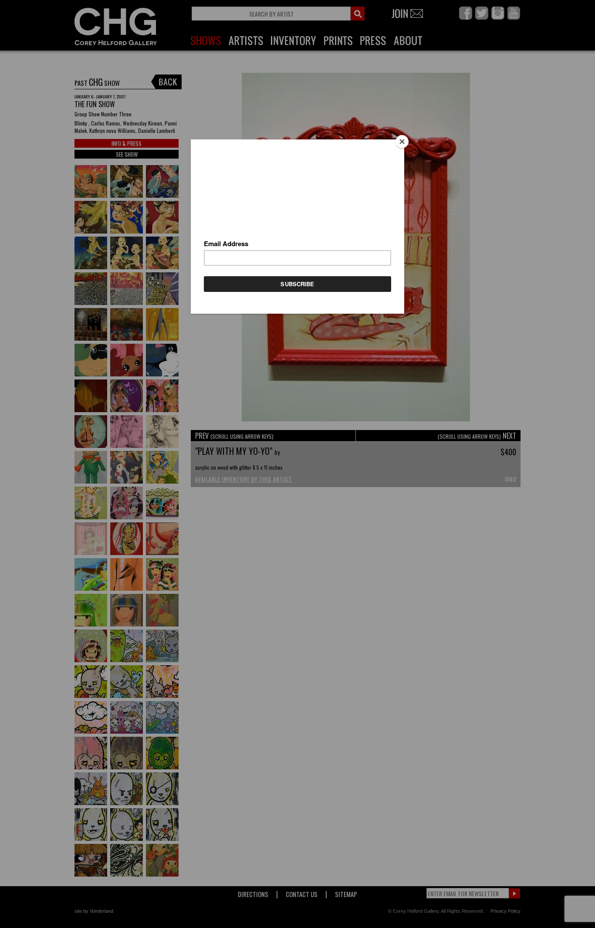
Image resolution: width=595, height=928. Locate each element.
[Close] (402, 141)
